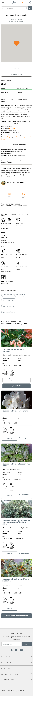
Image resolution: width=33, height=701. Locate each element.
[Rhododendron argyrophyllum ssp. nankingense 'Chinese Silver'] (16, 525)
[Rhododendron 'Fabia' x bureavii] (16, 356)
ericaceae (12, 128)
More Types (23, 197)
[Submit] (30, 8)
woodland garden (18, 137)
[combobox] (16, 380)
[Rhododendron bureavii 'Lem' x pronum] (16, 582)
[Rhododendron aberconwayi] (16, 413)
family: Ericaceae (8, 300)
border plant (8, 137)
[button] (26, 8)
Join (26, 644)
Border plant (7, 295)
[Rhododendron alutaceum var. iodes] (16, 468)
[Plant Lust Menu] (3, 2)
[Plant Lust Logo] (17, 2)
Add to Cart (17, 386)
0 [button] (30, 1)
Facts (10, 196)
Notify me (16, 68)
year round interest (9, 312)
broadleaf (19, 295)
